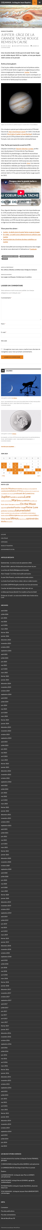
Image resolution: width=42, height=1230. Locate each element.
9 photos (14, 433)
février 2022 (5, 807)
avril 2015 (4, 1106)
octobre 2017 (5, 997)
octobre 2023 (5, 734)
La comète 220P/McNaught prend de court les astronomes (19, 584)
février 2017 (5, 1026)
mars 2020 (4, 891)
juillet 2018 (4, 964)
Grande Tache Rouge (27, 256)
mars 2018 (4, 978)
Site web (4, 341)
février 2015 (5, 1113)
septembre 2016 (6, 1044)
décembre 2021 (6, 814)
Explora (3, 1171)
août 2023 (4, 742)
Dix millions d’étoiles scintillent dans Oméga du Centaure (19, 268)
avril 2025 (4, 669)
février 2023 (5, 763)
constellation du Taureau (7, 493)
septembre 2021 (6, 825)
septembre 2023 (6, 738)
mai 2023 (4, 752)
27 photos (14, 398)
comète (3, 491)
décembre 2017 (6, 989)
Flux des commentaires (8, 1215)
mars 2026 (4, 629)
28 (27, 473)
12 (15, 467)
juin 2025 (4, 661)
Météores (4, 542)
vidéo (35, 515)
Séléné (34, 513)
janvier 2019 (5, 942)
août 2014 (4, 1135)
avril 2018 (4, 975)
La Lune (3, 534)
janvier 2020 (5, 898)
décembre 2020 (6, 858)
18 (9, 470)
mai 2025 (4, 665)
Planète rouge (20, 507)
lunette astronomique (6, 500)
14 (27, 467)
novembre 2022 (6, 774)
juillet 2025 (4, 658)
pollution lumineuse (8, 511)
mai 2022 (4, 796)
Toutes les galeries (8, 446)
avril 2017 (4, 1018)
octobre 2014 (5, 1128)
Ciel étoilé (4, 538)
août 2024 (4, 698)
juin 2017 (4, 1011)
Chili (35, 488)
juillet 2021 (4, 833)
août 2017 (4, 1004)
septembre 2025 (6, 651)
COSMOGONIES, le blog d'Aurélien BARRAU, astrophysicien (20, 1164)
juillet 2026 (4, 614)
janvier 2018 (5, 986)
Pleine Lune (32, 507)
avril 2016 (4, 1062)
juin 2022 (4, 793)
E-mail (3, 332)
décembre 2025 (6, 640)
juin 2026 (4, 618)
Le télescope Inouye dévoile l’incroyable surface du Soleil (19, 592)
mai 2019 (4, 927)
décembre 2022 (6, 771)
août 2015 (4, 1091)
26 (15, 473)
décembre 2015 (6, 1077)
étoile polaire (9, 521)
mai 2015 (4, 1102)
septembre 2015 (6, 1088)
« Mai (3, 476)
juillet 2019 (4, 920)
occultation (17, 504)
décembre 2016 (6, 1033)
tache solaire (5, 515)
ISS (33, 493)
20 (21, 470)
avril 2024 (4, 712)
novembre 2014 (6, 1124)
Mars (15, 500)
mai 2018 (4, 971)
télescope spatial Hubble (25, 515)
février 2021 (5, 851)
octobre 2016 (5, 1040)
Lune (27, 496)
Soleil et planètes (7, 31)
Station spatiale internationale (9, 513)
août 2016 (4, 1048)
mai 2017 (4, 1015)
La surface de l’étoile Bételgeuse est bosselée (15, 570)
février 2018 (5, 982)
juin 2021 (4, 836)
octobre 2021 (5, 822)
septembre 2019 (6, 913)
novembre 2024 (6, 687)
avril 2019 (4, 931)
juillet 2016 (4, 1051)
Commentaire (6, 298)
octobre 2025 (5, 647)
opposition (4, 507)
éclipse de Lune (22, 519)
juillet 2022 (4, 789)
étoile (3, 521)
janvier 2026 (5, 636)
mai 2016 (4, 1058)
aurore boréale (30, 489)
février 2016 (5, 1069)
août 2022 (4, 785)
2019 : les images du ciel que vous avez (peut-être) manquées (20, 401)
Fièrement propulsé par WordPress (10, 1227)
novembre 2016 (6, 1037)
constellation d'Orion (14, 491)
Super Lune (19, 513)
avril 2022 (4, 800)
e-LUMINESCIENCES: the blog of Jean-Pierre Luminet (18, 1167)
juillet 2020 (4, 876)
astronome (18, 489)
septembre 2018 (6, 956)
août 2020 (4, 873)
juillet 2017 (4, 1007)
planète (10, 507)
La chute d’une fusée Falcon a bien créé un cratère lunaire (19, 581)
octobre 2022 (5, 778)
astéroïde (24, 488)
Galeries (9, 370)
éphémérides (32, 518)
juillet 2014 (4, 1139)
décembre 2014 (6, 1120)
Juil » (38, 476)
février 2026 (5, 632)
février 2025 (5, 676)
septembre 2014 (6, 1131)
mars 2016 (4, 1066)
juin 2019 (4, 924)
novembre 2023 (6, 731)
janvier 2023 (5, 767)
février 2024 (5, 720)
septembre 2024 (6, 694)
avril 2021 (4, 844)
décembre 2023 (6, 727)
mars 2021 (4, 847)
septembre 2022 (6, 782)
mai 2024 (4, 709)
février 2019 (5, 938)
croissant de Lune (21, 493)
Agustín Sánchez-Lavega (24, 149)
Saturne (19, 510)
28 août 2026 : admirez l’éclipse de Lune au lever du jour (18, 566)
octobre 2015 (5, 1084)
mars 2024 (4, 716)
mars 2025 (4, 672)
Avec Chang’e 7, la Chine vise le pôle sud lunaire (16, 574)
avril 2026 (4, 625)
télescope (13, 515)
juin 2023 (4, 749)
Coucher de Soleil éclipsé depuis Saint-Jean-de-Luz (17, 588)
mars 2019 (4, 935)
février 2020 (5, 895)
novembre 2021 (6, 818)
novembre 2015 (6, 1080)
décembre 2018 (6, 946)
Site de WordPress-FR (8, 1218)
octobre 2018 (5, 953)
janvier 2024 (5, 723)
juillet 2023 (4, 745)
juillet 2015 (4, 1095)
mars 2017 (4, 1022)
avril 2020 (4, 887)
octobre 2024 (5, 691)
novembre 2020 (6, 862)
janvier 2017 (5, 1029)
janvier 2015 (5, 1117)
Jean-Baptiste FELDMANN (21, 46)
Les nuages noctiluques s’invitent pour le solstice (16, 276)
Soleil (27, 510)
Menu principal (39, 2)
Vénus (14, 518)
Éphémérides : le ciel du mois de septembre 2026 (16, 563)
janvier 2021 (5, 854)
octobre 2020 (5, 865)
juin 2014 (4, 1142)
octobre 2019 (5, 909)
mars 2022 (4, 803)
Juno (28, 163)
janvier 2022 (5, 811)
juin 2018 (4, 967)
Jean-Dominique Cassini (17, 132)
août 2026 (4, 610)
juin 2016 (4, 1055)
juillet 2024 (4, 702)
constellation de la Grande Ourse (31, 491)
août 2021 (4, 829)
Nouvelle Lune (33, 501)
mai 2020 (4, 884)
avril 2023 (4, 756)
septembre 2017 (6, 1000)
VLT (38, 515)
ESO (31, 493)
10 (4, 467)
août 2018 (4, 960)
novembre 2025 (6, 643)
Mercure (21, 501)
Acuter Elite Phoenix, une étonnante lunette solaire (17, 577)
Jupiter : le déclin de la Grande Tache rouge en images (21, 232)
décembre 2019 (6, 902)
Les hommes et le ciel (8, 549)
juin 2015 (4, 1098)
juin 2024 (4, 705)
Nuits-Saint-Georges (7, 504)
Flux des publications (7, 1211)
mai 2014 (4, 1146)
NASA (27, 501)
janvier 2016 (5, 1073)
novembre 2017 (6, 993)
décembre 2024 (6, 683)
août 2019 (4, 916)
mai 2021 (4, 840)
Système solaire (27, 513)
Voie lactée (6, 518)
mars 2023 (4, 760)
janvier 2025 (5, 680)
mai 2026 (4, 621)
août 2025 (4, 654)
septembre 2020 (6, 869)
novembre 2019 (6, 905)
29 (32, 473)
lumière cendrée (17, 497)
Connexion (4, 1207)
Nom (3, 324)
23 (38, 470)
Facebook (33, 249)
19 (15, 470)
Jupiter (26, 72)
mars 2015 (4, 1109)
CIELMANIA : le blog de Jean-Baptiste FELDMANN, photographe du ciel (16, 2)
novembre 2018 (6, 949)
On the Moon (28, 504)
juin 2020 (4, 880)
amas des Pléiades (8, 489)
